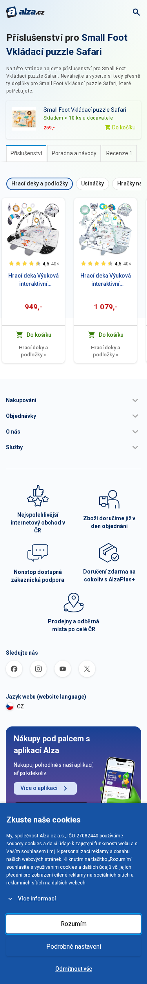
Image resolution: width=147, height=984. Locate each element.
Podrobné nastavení (73, 946)
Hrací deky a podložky (33, 351)
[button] (73, 400)
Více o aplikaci (39, 788)
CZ (20, 706)
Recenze (119, 153)
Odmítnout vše (73, 969)
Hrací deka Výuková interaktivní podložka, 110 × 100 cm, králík (105, 280)
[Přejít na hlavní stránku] (25, 12)
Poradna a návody (74, 153)
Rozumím (74, 924)
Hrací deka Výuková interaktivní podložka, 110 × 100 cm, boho (33, 280)
